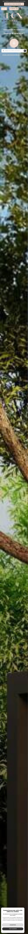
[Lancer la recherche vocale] (14, 42)
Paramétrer (13, 925)
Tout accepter (13, 928)
